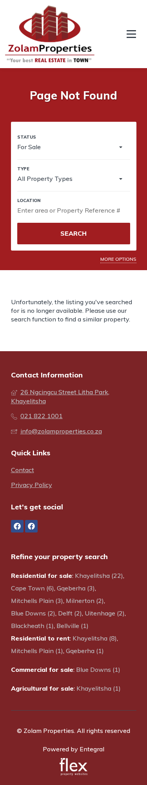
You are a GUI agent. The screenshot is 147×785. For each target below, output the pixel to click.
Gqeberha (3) (76, 588)
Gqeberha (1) (85, 651)
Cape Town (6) (32, 588)
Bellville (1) (72, 626)
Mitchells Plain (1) (37, 651)
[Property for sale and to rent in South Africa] (50, 34)
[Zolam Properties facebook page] (17, 526)
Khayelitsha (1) (98, 688)
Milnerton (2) (85, 601)
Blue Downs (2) (33, 613)
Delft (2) (70, 613)
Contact (22, 470)
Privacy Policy (31, 485)
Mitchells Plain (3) (37, 601)
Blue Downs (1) (98, 669)
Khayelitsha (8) (95, 638)
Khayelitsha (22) (99, 575)
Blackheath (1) (32, 626)
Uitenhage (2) (105, 613)
